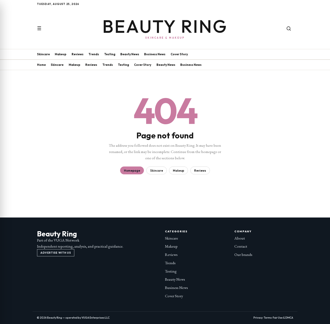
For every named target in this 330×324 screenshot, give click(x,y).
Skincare (43, 54)
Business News (154, 54)
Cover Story (179, 54)
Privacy (258, 317)
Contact (240, 246)
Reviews (78, 54)
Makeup (60, 54)
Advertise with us (55, 252)
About (239, 238)
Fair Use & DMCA (283, 317)
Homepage (132, 170)
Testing (109, 54)
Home (41, 65)
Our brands (243, 254)
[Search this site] (288, 28)
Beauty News (129, 54)
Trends (93, 54)
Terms (268, 317)
